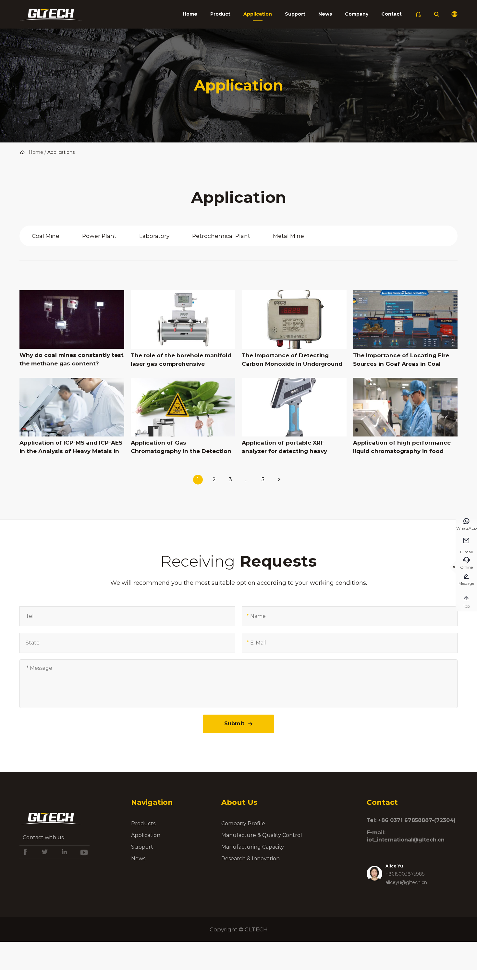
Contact (391, 14)
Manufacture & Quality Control (261, 835)
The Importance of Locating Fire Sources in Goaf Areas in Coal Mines (401, 360)
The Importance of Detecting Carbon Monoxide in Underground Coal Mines (292, 360)
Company (356, 14)
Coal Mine (45, 236)
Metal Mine (288, 236)
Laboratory (154, 236)
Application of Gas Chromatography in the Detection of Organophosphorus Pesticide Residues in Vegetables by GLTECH (182, 447)
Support (295, 14)
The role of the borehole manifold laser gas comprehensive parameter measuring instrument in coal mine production (181, 360)
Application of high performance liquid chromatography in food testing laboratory (402, 447)
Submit (238, 723)
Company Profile (243, 823)
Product (220, 14)
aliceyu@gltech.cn (406, 882)
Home (190, 14)
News (325, 14)
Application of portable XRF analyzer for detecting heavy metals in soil (284, 447)
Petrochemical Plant (221, 236)
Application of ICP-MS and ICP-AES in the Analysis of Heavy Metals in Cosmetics (70, 447)
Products (143, 823)
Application (257, 14)
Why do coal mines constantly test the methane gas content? (71, 359)
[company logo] (50, 16)
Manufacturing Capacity (252, 847)
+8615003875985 (404, 874)
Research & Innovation (250, 858)
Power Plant (99, 236)
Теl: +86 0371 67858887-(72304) (411, 820)
